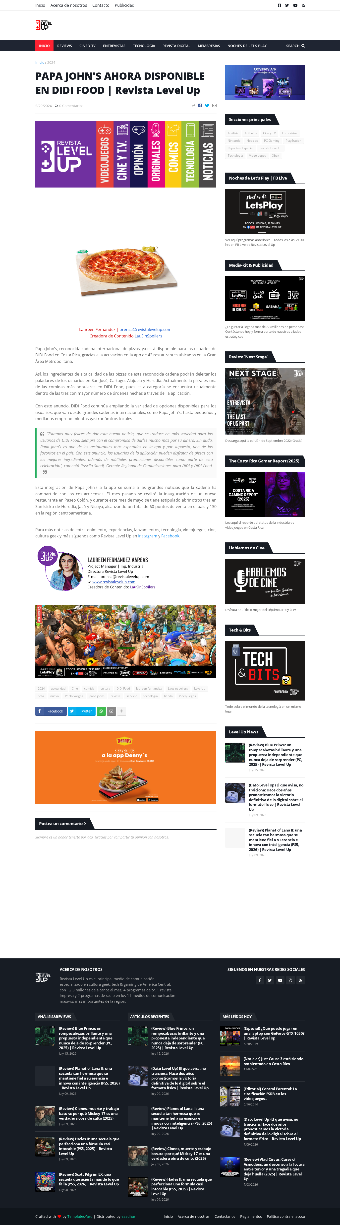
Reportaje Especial (240, 148)
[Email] (214, 105)
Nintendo (234, 140)
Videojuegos (187, 696)
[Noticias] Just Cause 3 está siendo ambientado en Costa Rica (273, 1061)
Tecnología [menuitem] (144, 45)
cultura (105, 688)
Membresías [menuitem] (209, 45)
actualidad (58, 688)
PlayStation (293, 140)
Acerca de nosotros (69, 5)
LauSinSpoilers (148, 336)
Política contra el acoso (286, 1216)
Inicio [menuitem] (44, 45)
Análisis (233, 133)
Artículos (251, 133)
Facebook (170, 536)
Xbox (275, 155)
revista (115, 696)
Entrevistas (289, 133)
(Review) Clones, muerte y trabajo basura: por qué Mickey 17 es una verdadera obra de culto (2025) (89, 1113)
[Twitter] (207, 105)
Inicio (40, 5)
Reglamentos (251, 1216)
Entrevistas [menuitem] (114, 45)
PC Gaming (272, 140)
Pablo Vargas (74, 696)
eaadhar (128, 1216)
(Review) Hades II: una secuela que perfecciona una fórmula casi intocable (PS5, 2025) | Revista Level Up (89, 1146)
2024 (51, 62)
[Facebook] (200, 105)
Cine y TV (269, 133)
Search (293, 45)
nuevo (54, 696)
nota (41, 696)
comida (89, 688)
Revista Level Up (271, 148)
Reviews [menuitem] (64, 45)
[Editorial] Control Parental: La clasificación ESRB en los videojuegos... (270, 1094)
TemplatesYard (80, 1216)
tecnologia (150, 696)
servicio (131, 696)
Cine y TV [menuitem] (87, 45)
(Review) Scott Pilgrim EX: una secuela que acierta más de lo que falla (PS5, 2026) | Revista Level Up (89, 1179)
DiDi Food (123, 688)
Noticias (252, 140)
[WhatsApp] (101, 711)
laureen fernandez (149, 688)
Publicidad (124, 5)
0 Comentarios (71, 105)
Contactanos (225, 1216)
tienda (168, 696)
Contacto (101, 5)
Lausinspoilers (178, 688)
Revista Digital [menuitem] (176, 45)
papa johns (97, 696)
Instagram (147, 536)
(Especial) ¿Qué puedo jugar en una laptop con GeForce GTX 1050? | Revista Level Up (274, 1033)
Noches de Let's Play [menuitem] (247, 45)
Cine (75, 688)
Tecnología (235, 155)
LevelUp (199, 688)
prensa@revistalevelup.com (145, 329)
